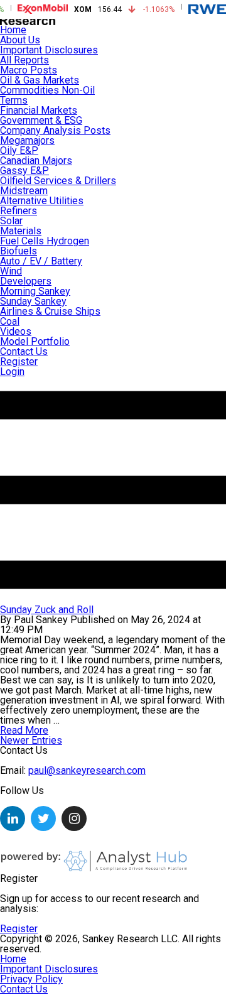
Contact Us (24, 351)
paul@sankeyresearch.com (87, 770)
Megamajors (27, 140)
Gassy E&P (24, 171)
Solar (11, 221)
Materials (20, 231)
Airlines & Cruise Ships (50, 311)
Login (12, 372)
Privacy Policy (31, 979)
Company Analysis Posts (55, 130)
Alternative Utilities (41, 201)
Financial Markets (38, 110)
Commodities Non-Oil (47, 90)
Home (13, 30)
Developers (25, 281)
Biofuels (18, 251)
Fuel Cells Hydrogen (44, 241)
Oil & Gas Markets (39, 80)
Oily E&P (19, 150)
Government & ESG (41, 120)
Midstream (24, 191)
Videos (15, 331)
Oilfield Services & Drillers (58, 181)
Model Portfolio (35, 341)
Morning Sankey (35, 291)
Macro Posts (28, 70)
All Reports (24, 60)
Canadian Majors (36, 160)
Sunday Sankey (33, 301)
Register (19, 361)
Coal (9, 321)
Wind (11, 271)
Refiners (18, 211)
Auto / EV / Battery (41, 261)
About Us (20, 40)
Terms (14, 100)
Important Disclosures (49, 50)
